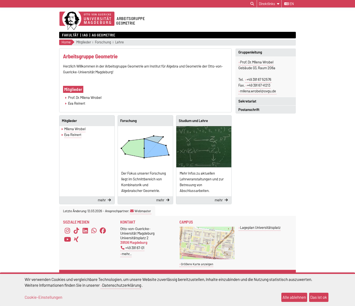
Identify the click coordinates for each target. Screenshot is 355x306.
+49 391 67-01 (134, 248)
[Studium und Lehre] (203, 146)
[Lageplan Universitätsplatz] (207, 258)
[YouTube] (67, 239)
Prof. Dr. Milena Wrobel (256, 62)
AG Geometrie (103, 35)
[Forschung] (145, 146)
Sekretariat (247, 101)
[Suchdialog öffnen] (252, 4)
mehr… (127, 254)
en (291, 4)
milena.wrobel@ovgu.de (258, 91)
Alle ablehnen (294, 297)
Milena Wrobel (74, 129)
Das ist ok (318, 297)
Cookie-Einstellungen (43, 297)
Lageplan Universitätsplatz (260, 227)
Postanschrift (248, 110)
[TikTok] (76, 230)
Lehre (119, 42)
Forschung (103, 42)
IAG (85, 35)
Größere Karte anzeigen (197, 264)
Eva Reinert (72, 135)
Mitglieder (83, 42)
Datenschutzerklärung (121, 285)
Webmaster (143, 211)
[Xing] (76, 239)
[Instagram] (67, 230)
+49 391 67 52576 (259, 79)
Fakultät (70, 35)
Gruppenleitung (250, 52)
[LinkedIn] (85, 230)
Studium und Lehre (193, 121)
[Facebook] (103, 230)
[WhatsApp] (94, 230)
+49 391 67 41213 (258, 85)
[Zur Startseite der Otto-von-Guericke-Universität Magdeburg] (87, 21)
